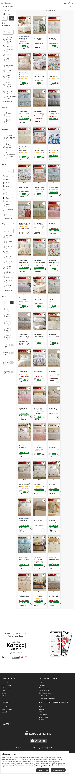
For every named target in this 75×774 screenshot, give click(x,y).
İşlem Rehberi (43, 695)
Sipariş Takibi (5, 707)
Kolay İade (4, 712)
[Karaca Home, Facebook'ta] (32, 740)
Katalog (3, 690)
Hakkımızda (4, 683)
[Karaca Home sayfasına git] (38, 733)
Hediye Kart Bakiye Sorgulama (47, 698)
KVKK (40, 712)
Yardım (41, 683)
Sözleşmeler (42, 709)
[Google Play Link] (16, 657)
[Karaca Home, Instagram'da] (36, 740)
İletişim (3, 693)
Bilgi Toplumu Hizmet (45, 693)
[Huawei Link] (25, 657)
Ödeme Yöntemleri (44, 688)
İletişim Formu (43, 685)
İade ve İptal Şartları (44, 690)
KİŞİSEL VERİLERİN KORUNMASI (53, 702)
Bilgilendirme (42, 707)
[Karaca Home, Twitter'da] (40, 740)
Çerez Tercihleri (43, 717)
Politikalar (41, 719)
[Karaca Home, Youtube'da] (44, 740)
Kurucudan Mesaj (6, 685)
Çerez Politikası (43, 714)
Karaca (3, 695)
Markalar (6, 724)
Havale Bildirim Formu (7, 709)
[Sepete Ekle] (31, 604)
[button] (23, 591)
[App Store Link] (6, 657)
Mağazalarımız (5, 688)
